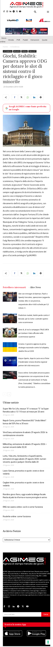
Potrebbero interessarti (14, 284)
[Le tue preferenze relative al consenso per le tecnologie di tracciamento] (48, 642)
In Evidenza (14, 44)
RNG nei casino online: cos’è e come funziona (23, 504)
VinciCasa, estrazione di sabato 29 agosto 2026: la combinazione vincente (25, 431)
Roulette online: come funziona (17, 514)
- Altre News (35, 284)
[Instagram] (7, 11)
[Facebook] (4, 11)
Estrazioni (35, 37)
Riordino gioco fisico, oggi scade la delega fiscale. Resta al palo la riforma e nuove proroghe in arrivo (25, 493)
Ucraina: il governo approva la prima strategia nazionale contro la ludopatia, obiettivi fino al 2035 (33, 344)
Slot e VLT (32, 49)
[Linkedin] (10, 11)
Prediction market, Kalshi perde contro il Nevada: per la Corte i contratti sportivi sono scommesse (33, 316)
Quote (44, 37)
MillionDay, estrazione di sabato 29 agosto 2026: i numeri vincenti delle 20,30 (24, 443)
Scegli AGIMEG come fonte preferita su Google (27, 105)
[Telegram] (13, 11)
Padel (25, 37)
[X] (17, 11)
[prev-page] (4, 391)
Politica (24, 49)
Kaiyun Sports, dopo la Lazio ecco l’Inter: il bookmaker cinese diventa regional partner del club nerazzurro (34, 359)
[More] (41, 95)
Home (5, 44)
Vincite (11, 37)
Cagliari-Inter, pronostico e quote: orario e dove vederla (23, 481)
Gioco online (3, 37)
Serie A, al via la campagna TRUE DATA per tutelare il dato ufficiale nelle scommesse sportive (33, 330)
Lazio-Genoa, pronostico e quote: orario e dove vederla (23, 469)
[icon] (15, 633)
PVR (18, 37)
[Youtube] (20, 11)
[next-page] (9, 391)
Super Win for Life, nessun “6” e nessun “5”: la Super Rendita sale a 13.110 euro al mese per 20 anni (26, 407)
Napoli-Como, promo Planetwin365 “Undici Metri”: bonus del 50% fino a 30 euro (25, 419)
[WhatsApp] (27, 95)
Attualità (17, 49)
